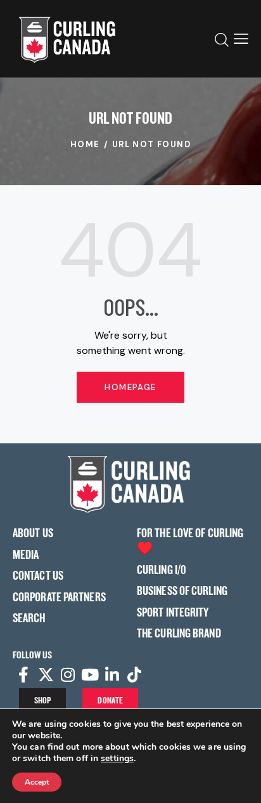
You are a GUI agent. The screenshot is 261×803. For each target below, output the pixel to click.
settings (117, 758)
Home (85, 144)
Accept (37, 782)
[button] (241, 38)
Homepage (130, 387)
